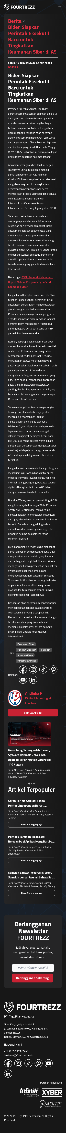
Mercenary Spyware (24, 770)
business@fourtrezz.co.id (18, 1055)
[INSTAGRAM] (33, 669)
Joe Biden (45, 649)
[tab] (29, 783)
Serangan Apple (42, 770)
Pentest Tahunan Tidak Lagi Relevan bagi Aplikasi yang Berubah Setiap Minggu (31, 839)
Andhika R (33, 693)
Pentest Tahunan (42, 847)
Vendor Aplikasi (35, 814)
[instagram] (18, 1063)
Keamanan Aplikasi (17, 814)
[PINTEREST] (53, 669)
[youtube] (49, 1063)
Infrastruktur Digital (26, 660)
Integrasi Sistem (42, 883)
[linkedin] (8, 1074)
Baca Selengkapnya (31, 824)
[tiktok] (28, 1063)
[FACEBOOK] (23, 669)
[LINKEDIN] (33, 680)
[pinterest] (39, 1063)
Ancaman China (25, 655)
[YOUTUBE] (23, 680)
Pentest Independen (24, 811)
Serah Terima (41, 811)
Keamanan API (15, 886)
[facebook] (8, 1063)
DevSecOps (13, 854)
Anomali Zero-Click (17, 773)
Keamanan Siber (25, 644)
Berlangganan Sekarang (32, 978)
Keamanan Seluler (37, 773)
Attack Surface (31, 886)
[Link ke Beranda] (19, 7)
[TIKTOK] (43, 669)
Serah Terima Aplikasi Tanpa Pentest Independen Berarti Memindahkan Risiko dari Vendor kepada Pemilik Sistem (29, 803)
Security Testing (16, 850)
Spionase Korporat (17, 777)
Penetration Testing (23, 847)
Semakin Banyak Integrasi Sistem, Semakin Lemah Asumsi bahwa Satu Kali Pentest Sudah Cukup (31, 875)
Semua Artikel (33, 712)
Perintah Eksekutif (26, 649)
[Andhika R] (15, 698)
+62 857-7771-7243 (16, 1051)
